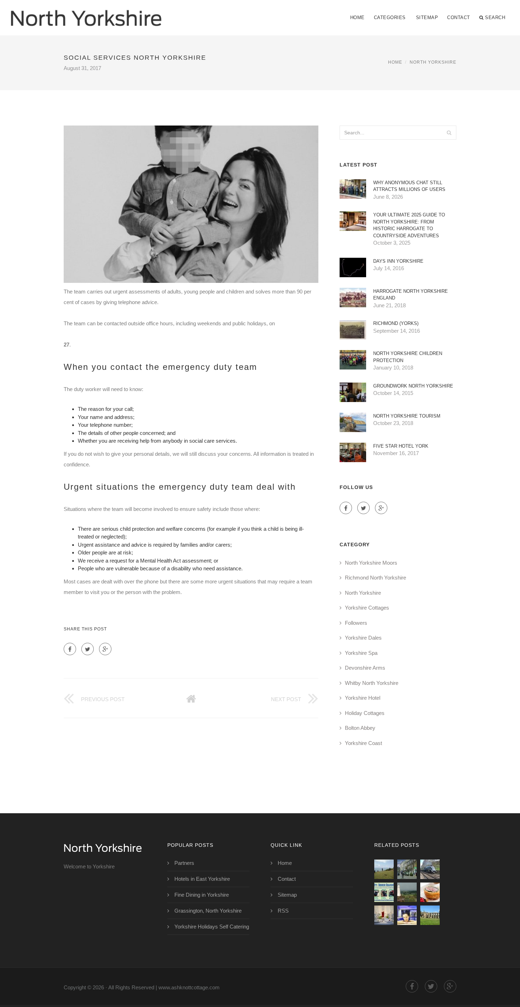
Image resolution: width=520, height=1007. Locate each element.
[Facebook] (70, 649)
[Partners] (384, 869)
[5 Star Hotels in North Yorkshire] (407, 915)
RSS (283, 911)
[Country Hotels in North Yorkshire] (430, 892)
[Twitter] (87, 649)
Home (357, 17)
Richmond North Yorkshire (375, 578)
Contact (458, 17)
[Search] (449, 133)
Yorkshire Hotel (362, 698)
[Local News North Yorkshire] (407, 869)
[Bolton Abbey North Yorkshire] (430, 915)
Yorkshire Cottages (367, 608)
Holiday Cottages (365, 713)
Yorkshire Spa (361, 653)
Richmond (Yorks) (395, 323)
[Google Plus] (105, 649)
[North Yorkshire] (86, 13)
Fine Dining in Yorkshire (201, 895)
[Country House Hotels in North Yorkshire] (384, 915)
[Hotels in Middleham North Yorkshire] (407, 892)
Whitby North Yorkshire (371, 683)
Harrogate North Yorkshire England (410, 295)
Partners (184, 863)
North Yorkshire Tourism (406, 416)
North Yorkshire (433, 62)
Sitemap (427, 17)
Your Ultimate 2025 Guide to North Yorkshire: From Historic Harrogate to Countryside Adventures (409, 225)
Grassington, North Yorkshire (208, 911)
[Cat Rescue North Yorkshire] (384, 892)
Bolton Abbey (360, 728)
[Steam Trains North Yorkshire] (430, 869)
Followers (356, 623)
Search (495, 17)
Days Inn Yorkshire (398, 261)
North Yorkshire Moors (371, 563)
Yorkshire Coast (363, 743)
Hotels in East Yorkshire (202, 879)
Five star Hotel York (400, 446)
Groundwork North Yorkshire (413, 386)
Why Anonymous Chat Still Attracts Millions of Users (409, 186)
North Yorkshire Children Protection (407, 357)
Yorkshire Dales (363, 638)
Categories (390, 17)
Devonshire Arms (365, 668)
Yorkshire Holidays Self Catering (211, 927)
